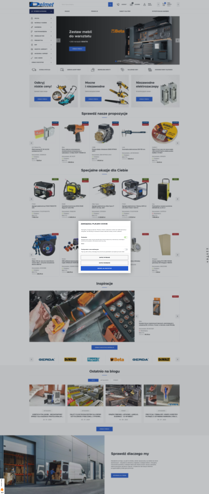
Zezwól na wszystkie (104, 268)
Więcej (82, 243)
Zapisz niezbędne (104, 263)
